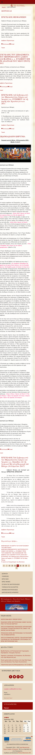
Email (12, 44)
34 (26, 565)
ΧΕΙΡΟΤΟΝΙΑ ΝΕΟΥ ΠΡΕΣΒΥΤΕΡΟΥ (11, 619)
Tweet (3, 47)
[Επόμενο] (29, 566)
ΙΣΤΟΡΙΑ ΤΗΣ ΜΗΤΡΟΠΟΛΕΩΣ (11, 584)
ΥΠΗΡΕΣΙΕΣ (5, 576)
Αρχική (4, 7)
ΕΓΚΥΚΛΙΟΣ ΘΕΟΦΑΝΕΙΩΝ (13, 17)
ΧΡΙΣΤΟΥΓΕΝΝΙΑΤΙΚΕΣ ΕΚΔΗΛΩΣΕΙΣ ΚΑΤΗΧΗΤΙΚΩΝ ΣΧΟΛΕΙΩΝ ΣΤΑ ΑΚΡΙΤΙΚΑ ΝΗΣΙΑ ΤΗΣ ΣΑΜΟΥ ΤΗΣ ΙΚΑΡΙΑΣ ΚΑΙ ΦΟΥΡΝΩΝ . (16, 628)
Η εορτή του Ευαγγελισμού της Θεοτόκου (13, 562)
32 (20, 565)
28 (9, 565)
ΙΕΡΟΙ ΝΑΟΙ (5, 579)
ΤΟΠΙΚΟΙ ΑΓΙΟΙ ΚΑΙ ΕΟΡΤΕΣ (10, 587)
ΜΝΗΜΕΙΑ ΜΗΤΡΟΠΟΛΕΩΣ (10, 589)
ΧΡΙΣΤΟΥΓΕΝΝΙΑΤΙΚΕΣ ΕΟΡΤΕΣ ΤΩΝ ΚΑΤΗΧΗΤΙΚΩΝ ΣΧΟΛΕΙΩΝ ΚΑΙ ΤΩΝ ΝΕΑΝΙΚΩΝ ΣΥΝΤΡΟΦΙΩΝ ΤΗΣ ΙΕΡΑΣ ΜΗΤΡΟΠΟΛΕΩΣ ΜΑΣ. (16, 639)
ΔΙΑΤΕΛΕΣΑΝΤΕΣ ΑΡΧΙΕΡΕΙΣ (10, 592)
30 (15, 565)
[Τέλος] (16, 568)
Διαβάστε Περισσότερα (7, 40)
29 (12, 565)
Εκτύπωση (6, 44)
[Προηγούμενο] (6, 566)
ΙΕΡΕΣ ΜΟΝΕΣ (6, 581)
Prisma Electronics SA (24, 752)
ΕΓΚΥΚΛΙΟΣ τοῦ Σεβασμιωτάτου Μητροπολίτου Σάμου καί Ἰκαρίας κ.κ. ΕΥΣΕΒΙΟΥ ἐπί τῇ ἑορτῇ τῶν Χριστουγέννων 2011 (14, 99)
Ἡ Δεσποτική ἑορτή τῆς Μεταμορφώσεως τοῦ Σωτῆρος (16, 664)
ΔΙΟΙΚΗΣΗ (5, 573)
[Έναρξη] (4, 566)
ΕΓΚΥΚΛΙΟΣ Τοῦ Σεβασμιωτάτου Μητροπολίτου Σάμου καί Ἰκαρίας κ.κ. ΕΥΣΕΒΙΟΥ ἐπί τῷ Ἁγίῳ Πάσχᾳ (14, 558)
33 (23, 565)
